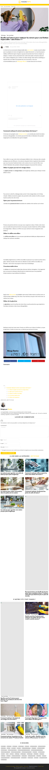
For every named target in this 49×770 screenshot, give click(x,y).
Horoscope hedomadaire (37, 750)
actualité (3, 746)
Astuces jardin (34, 746)
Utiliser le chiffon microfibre (16, 393)
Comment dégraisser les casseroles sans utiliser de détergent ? (36, 718)
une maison (30, 50)
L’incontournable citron (15, 395)
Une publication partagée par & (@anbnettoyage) (24, 125)
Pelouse (3, 755)
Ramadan (25, 755)
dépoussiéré (12, 294)
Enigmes (34, 748)
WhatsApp (4, 759)
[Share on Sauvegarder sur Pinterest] (38, 361)
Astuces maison (42, 746)
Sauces (44, 755)
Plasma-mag (40, 766)
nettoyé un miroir (22, 134)
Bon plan (3, 748)
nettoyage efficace (21, 61)
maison (3, 400)
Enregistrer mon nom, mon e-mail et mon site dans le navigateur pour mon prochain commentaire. (23, 450)
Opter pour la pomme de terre (16, 391)
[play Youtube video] (24, 345)
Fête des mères (41, 748)
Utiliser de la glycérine (14, 397)
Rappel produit (32, 755)
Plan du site (26, 766)
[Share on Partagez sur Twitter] (24, 361)
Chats (9, 748)
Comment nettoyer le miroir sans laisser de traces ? (19, 387)
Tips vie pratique (4, 696)
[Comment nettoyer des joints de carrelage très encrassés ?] (12, 710)
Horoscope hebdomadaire (24, 750)
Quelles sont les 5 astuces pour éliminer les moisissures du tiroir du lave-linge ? (11, 700)
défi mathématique (26, 748)
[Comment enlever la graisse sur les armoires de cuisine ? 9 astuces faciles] (12, 728)
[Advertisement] (24, 72)
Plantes (8, 755)
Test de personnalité (16, 757)
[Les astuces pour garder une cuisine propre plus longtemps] (12, 502)
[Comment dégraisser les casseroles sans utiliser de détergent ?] (36, 710)
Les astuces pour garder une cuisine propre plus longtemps (11, 510)
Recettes (39, 755)
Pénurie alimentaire (16, 755)
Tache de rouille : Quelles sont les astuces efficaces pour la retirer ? (35, 737)
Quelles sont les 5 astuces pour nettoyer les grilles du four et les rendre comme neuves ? (35, 618)
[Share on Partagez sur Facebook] (10, 361)
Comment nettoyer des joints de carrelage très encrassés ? (10, 718)
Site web (2, 447)
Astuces (27, 746)
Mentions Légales (19, 766)
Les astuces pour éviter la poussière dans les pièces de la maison (11, 492)
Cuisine (19, 748)
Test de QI (24, 757)
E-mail (2, 443)
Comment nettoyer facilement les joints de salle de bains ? (35, 492)
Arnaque (15, 746)
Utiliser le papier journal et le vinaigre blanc (19, 389)
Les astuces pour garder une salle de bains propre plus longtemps (12, 474)
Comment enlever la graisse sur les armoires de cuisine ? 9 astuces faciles (12, 737)
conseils (14, 748)
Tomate (36, 757)
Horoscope (4, 750)
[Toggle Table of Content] (4, 386)
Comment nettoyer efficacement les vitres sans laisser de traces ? (36, 474)
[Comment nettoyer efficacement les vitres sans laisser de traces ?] (36, 465)
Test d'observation (5, 757)
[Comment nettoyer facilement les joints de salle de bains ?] (36, 483)
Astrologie (21, 746)
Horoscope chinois (12, 750)
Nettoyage (10, 400)
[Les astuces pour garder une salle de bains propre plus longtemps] (12, 465)
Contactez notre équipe (10, 766)
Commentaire (4, 425)
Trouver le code (43, 757)
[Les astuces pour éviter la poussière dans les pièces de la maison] (12, 483)
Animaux (9, 746)
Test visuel (31, 757)
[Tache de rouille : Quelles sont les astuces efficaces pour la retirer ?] (36, 728)
